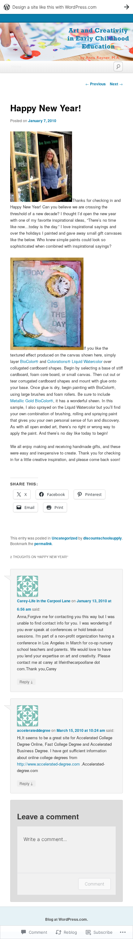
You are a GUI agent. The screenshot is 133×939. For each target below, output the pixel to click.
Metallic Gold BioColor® (31, 400)
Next (116, 84)
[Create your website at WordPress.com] (66, 7)
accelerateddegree (33, 730)
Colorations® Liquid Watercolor (74, 361)
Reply (26, 681)
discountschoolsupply (102, 538)
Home (16, 66)
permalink (43, 543)
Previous (95, 84)
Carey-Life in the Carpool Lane (44, 601)
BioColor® (29, 361)
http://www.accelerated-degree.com (48, 764)
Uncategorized (64, 538)
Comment (94, 883)
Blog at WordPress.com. (66, 919)
